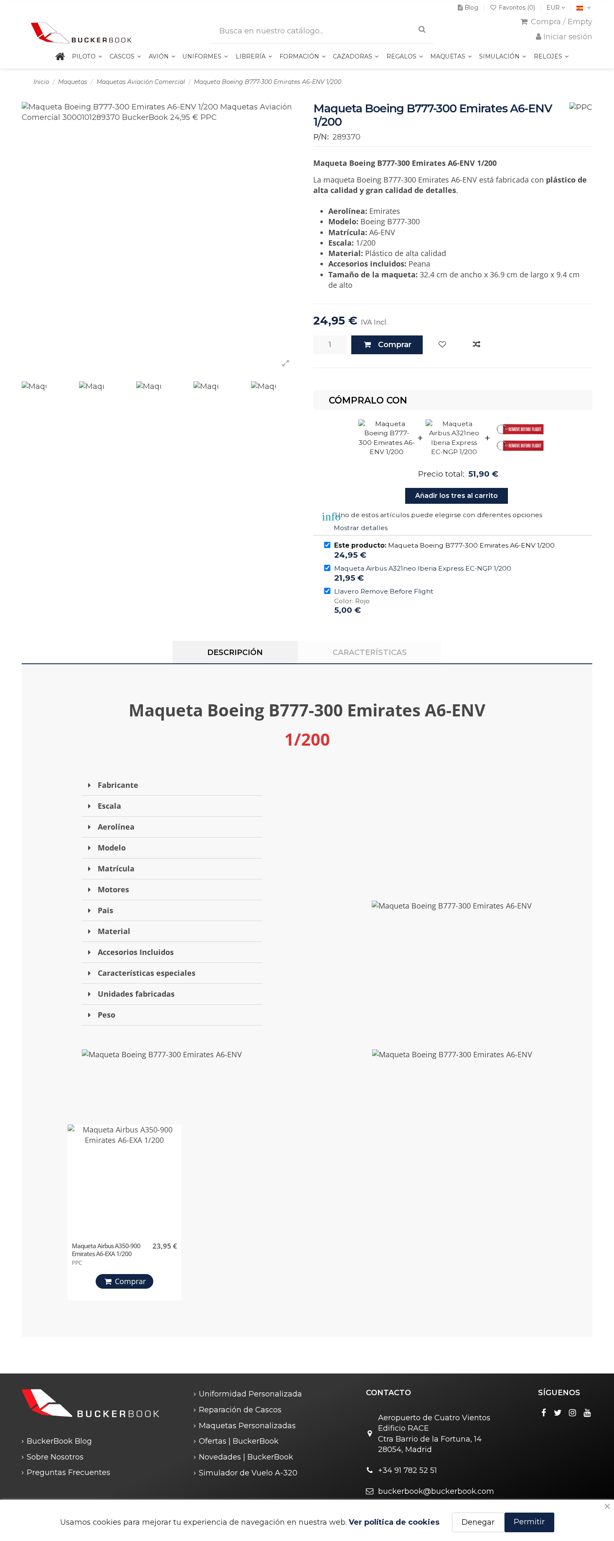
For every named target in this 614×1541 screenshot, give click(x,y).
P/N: (321, 137)
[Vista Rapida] (173, 1169)
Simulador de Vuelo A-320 (248, 1473)
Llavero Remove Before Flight (384, 591)
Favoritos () (517, 7)
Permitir (529, 1521)
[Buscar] (422, 29)
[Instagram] (572, 1413)
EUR (553, 7)
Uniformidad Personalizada (250, 1394)
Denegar (478, 1522)
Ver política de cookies (394, 1522)
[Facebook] (543, 1413)
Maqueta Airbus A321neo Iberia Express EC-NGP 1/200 (422, 568)
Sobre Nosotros (55, 1457)
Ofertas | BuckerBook (239, 1441)
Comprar (394, 344)
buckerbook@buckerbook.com (436, 1491)
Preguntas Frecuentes (68, 1472)
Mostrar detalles (361, 528)
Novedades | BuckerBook (246, 1457)
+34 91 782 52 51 (407, 1470)
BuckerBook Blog (59, 1441)
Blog (471, 7)
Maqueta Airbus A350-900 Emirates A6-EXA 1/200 (106, 1249)
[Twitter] (558, 1413)
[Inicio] (59, 57)
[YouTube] (587, 1413)
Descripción (235, 652)
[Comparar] (477, 344)
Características (369, 652)
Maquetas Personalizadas (247, 1425)
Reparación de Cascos (240, 1409)
